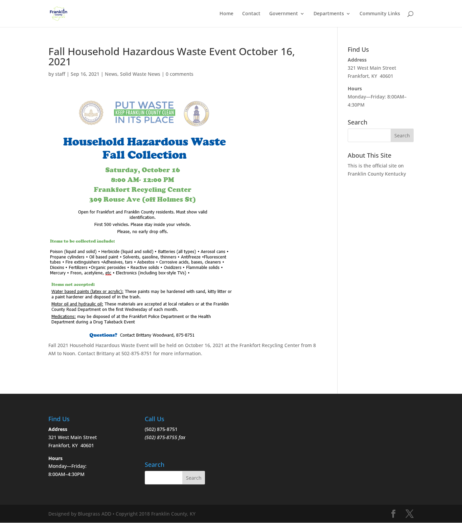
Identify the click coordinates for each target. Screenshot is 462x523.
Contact (251, 14)
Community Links (380, 14)
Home (226, 14)
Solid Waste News (140, 74)
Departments (329, 14)
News (111, 74)
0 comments (179, 74)
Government (283, 14)
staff (60, 74)
